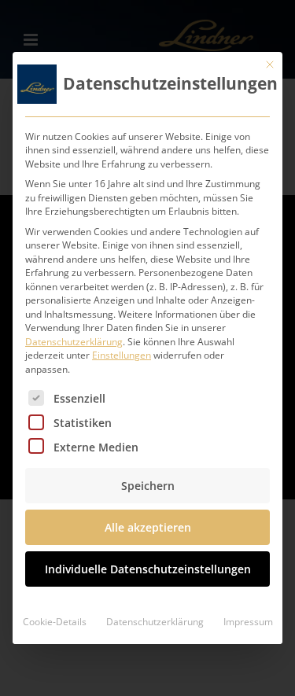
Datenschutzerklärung (74, 341)
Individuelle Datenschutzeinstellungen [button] (148, 569)
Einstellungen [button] (121, 355)
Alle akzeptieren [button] (148, 527)
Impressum (248, 621)
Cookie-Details (55, 621)
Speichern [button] (148, 485)
